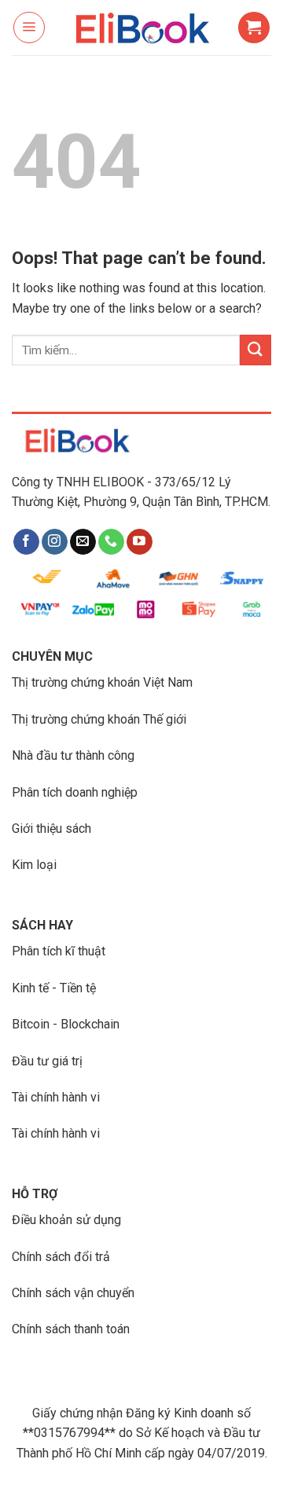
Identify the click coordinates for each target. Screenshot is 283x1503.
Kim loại (34, 864)
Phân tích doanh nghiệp (75, 792)
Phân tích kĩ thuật (58, 951)
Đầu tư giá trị (47, 1061)
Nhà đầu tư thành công (73, 755)
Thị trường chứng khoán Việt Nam (102, 682)
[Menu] (29, 27)
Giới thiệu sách (51, 828)
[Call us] (111, 542)
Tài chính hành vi (56, 1097)
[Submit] (255, 350)
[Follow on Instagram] (55, 542)
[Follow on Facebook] (26, 542)
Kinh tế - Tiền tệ (54, 988)
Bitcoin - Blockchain (65, 1024)
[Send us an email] (83, 542)
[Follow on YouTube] (140, 542)
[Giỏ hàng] (254, 27)
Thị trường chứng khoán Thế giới (99, 719)
